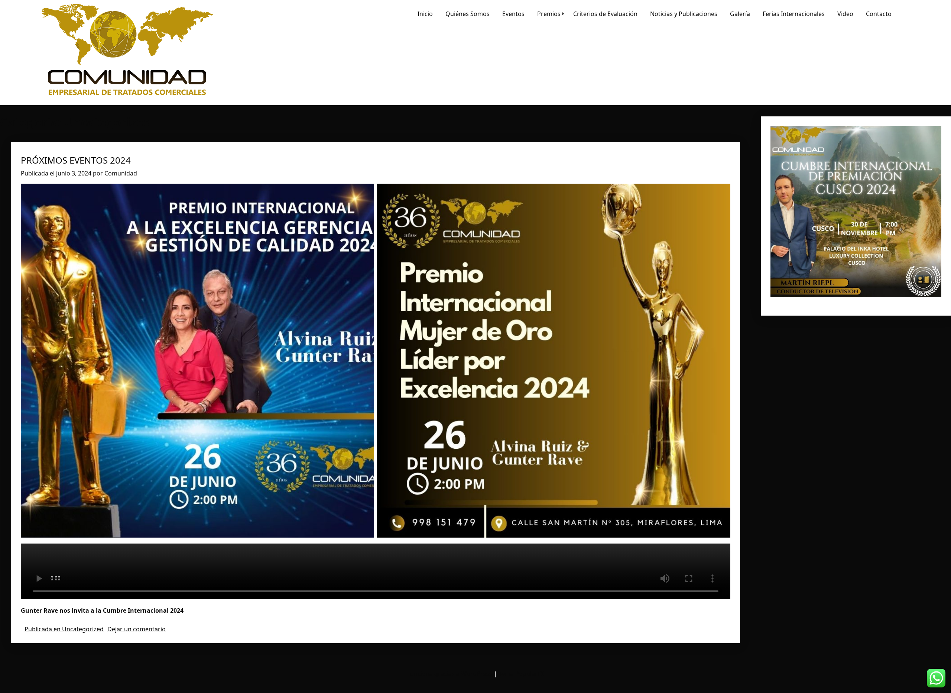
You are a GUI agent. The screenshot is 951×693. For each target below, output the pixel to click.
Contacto (879, 14)
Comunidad (120, 173)
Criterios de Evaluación (605, 14)
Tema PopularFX (521, 674)
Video (845, 14)
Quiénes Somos (467, 14)
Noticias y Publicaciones (683, 14)
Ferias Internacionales (794, 14)
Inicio (425, 14)
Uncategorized (83, 629)
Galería (740, 14)
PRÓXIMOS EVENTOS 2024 (76, 160)
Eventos (513, 14)
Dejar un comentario (136, 629)
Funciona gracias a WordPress (450, 674)
